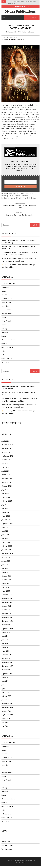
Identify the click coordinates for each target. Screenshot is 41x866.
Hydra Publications (20, 12)
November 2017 (7, 666)
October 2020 (6, 576)
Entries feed (5, 842)
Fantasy (4, 329)
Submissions (6, 355)
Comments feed (7, 845)
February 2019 (6, 614)
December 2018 (7, 617)
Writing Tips (5, 362)
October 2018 (6, 625)
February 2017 (6, 696)
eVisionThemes (20, 862)
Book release (13, 193)
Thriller (33, 198)
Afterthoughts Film (8, 284)
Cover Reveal (6, 321)
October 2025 (6, 452)
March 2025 (5, 475)
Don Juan (20, 196)
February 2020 (6, 595)
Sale (3, 351)
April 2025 (5, 471)
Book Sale (5, 306)
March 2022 (5, 542)
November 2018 (7, 621)
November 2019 (7, 602)
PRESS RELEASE (7, 347)
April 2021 (4, 572)
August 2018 (5, 632)
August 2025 (6, 460)
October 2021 (6, 557)
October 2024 (6, 486)
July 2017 (4, 681)
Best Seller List (6, 299)
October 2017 (6, 670)
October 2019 (6, 606)
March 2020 (5, 591)
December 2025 (7, 445)
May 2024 (5, 493)
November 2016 (7, 707)
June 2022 (5, 535)
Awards (4, 295)
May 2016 (4, 726)
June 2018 (4, 640)
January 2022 (6, 550)
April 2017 (4, 689)
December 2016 (7, 704)
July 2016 (4, 722)
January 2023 (6, 520)
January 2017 (5, 700)
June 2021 (4, 565)
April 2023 (5, 512)
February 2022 (6, 546)
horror (3, 336)
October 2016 (6, 711)
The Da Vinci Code (23, 198)
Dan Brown (13, 196)
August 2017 (5, 677)
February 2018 (6, 655)
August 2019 (5, 610)
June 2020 (5, 584)
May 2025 (5, 467)
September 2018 (7, 629)
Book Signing (6, 310)
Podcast (4, 344)
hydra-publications (28, 32)
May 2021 (4, 569)
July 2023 (4, 505)
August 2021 (5, 561)
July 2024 (4, 490)
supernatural (12, 198)
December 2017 (7, 662)
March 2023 (5, 516)
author (3, 291)
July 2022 (4, 531)
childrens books (7, 314)
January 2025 (6, 482)
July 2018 (4, 636)
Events (3, 325)
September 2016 (7, 715)
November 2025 (7, 448)
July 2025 (4, 463)
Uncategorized (6, 359)
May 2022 (5, 538)
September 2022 (7, 523)
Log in (3, 838)
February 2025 (6, 478)
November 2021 (7, 553)
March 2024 (5, 497)
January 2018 (5, 659)
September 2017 (7, 674)
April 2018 (4, 647)
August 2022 (6, 527)
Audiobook (5, 287)
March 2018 (5, 651)
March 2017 (5, 692)
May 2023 (4, 508)
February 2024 (6, 501)
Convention (5, 317)
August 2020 (6, 580)
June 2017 (4, 685)
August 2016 (5, 719)
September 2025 (7, 456)
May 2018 (4, 644)
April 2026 (5, 441)
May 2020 (5, 587)
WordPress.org (6, 849)
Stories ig (20, 124)
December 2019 (7, 599)
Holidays (4, 332)
